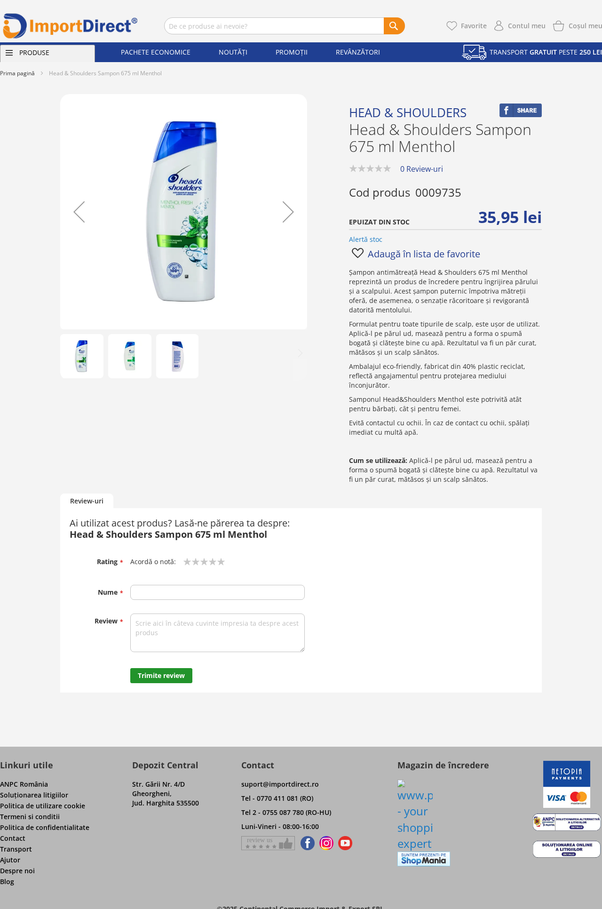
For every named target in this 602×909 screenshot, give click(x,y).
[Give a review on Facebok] (268, 843)
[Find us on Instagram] (326, 843)
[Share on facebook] (520, 114)
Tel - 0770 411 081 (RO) (277, 798)
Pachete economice (155, 52)
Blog (7, 881)
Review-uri (86, 500)
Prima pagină (17, 73)
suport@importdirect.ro (280, 784)
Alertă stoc (365, 239)
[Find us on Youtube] (345, 843)
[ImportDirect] (70, 26)
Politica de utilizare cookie (42, 805)
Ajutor (10, 859)
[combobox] (284, 25)
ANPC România (24, 784)
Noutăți (233, 52)
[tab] (86, 501)
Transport (16, 849)
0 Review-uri (421, 169)
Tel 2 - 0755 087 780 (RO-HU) (286, 812)
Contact (12, 838)
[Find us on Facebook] (306, 843)
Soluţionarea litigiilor (34, 794)
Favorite (474, 25)
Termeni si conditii (30, 816)
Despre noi (17, 870)
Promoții (292, 52)
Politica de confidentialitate (44, 827)
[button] (79, 211)
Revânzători (358, 52)
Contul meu (527, 25)
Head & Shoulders (408, 112)
